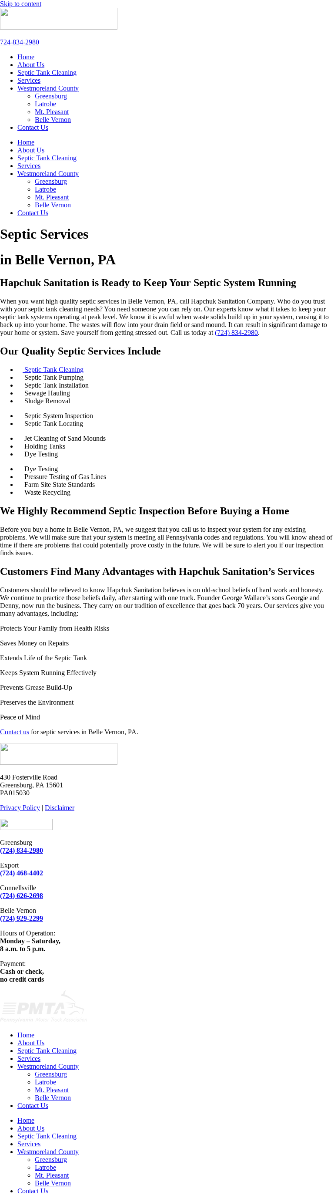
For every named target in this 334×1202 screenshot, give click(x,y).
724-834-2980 (19, 42)
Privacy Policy (20, 807)
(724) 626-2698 (21, 895)
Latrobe (45, 104)
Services (28, 80)
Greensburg (51, 96)
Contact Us (32, 127)
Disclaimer (59, 807)
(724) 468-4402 (21, 873)
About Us (30, 64)
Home (25, 57)
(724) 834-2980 (236, 332)
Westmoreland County (48, 88)
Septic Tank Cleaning (47, 72)
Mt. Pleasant (52, 111)
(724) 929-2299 (21, 918)
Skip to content (20, 3)
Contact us (14, 732)
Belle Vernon (53, 119)
